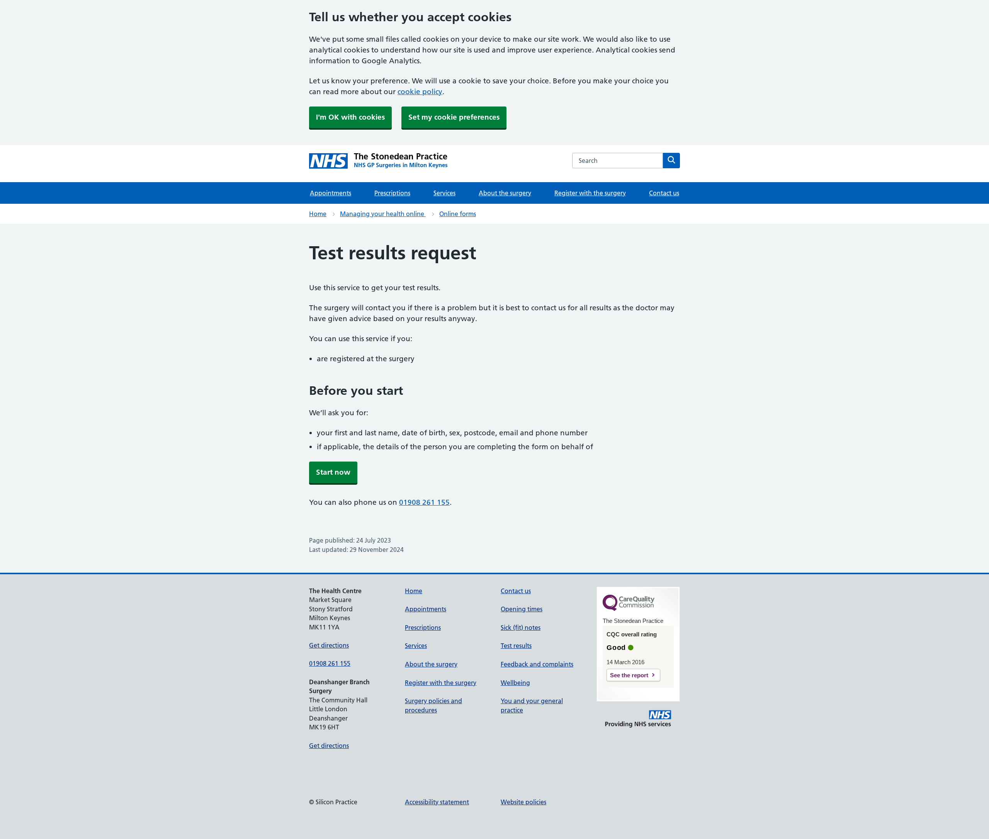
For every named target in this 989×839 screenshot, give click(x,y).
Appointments (330, 193)
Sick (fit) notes (520, 627)
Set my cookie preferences (454, 117)
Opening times (521, 609)
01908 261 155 (424, 502)
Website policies (523, 802)
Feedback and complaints (537, 664)
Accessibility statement (437, 802)
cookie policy (420, 91)
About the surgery (505, 193)
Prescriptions (392, 193)
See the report (629, 675)
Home (317, 214)
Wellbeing (515, 683)
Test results (516, 646)
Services (444, 193)
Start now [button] (333, 472)
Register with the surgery (590, 193)
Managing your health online (383, 214)
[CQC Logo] (628, 609)
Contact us (664, 193)
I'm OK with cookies (350, 117)
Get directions (329, 645)
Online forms (457, 214)
